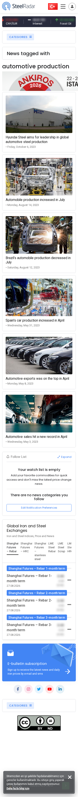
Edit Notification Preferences (39, 507)
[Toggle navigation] (72, 6)
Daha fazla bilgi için (17, 788)
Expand (66, 457)
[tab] (12, 548)
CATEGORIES (18, 37)
